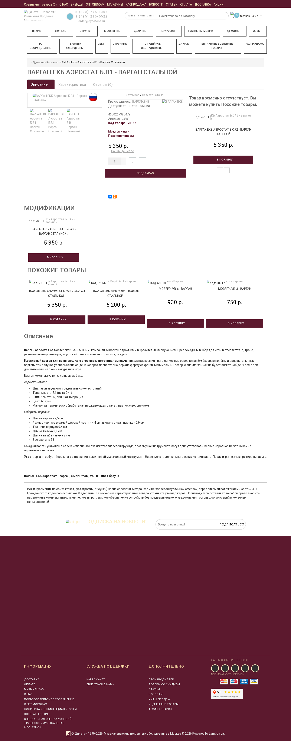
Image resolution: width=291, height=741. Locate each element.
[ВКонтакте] (110, 196)
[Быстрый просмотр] (227, 170)
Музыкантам (34, 689)
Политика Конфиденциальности (50, 709)
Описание (39, 84)
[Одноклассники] (115, 196)
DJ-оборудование (40, 46)
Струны (85, 30)
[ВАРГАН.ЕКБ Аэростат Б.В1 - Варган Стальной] (38, 121)
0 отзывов (132, 94)
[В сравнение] (142, 161)
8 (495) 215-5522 (91, 16)
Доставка (31, 679)
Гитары (36, 30)
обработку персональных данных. (225, 531)
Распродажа (255, 43)
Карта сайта (96, 679)
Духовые (233, 30)
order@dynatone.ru (91, 21)
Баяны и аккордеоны (74, 46)
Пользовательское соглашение (49, 699)
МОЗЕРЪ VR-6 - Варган (175, 288)
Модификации (118, 131)
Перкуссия (167, 30)
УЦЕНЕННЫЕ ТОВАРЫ (164, 704)
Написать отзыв (153, 94)
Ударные (140, 30)
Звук (256, 30)
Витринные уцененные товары (217, 46)
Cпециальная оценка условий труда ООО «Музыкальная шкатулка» (48, 722)
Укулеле (60, 30)
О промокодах (35, 704)
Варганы (52, 62)
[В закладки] (132, 161)
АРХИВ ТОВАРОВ (160, 709)
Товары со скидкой (164, 684)
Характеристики (72, 84)
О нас (28, 694)
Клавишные (112, 30)
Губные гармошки (200, 30)
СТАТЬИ (154, 689)
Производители (161, 679)
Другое (184, 43)
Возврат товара (36, 714)
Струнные (120, 43)
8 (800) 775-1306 (91, 12)
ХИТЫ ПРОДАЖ (159, 699)
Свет (101, 43)
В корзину (224, 159)
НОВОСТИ (156, 694)
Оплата (30, 684)
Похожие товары (121, 135)
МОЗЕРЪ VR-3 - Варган (234, 288)
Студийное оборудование (151, 46)
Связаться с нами (100, 684)
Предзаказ (145, 173)
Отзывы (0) (103, 84)
